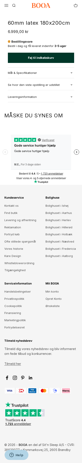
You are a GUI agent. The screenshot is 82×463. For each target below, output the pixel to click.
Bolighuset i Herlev (58, 220)
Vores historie (13, 248)
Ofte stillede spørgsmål (20, 241)
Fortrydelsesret (14, 327)
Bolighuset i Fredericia (60, 248)
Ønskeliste (52, 306)
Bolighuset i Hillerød (58, 227)
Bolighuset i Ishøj (56, 205)
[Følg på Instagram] (14, 377)
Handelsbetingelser (17, 291)
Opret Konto (53, 298)
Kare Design (12, 256)
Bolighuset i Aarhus (58, 213)
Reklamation (12, 227)
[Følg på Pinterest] (22, 377)
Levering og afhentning (20, 220)
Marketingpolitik (15, 320)
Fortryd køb (12, 234)
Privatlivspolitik (14, 298)
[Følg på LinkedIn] (30, 377)
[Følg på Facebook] (7, 377)
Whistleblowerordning (19, 263)
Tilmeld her (12, 364)
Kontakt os (11, 205)
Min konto (52, 291)
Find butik (10, 213)
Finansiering (12, 313)
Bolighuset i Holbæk (58, 234)
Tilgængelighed (15, 270)
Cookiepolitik (13, 306)
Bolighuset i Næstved (59, 241)
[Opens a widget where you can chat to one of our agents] (16, 455)
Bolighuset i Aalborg (59, 256)
